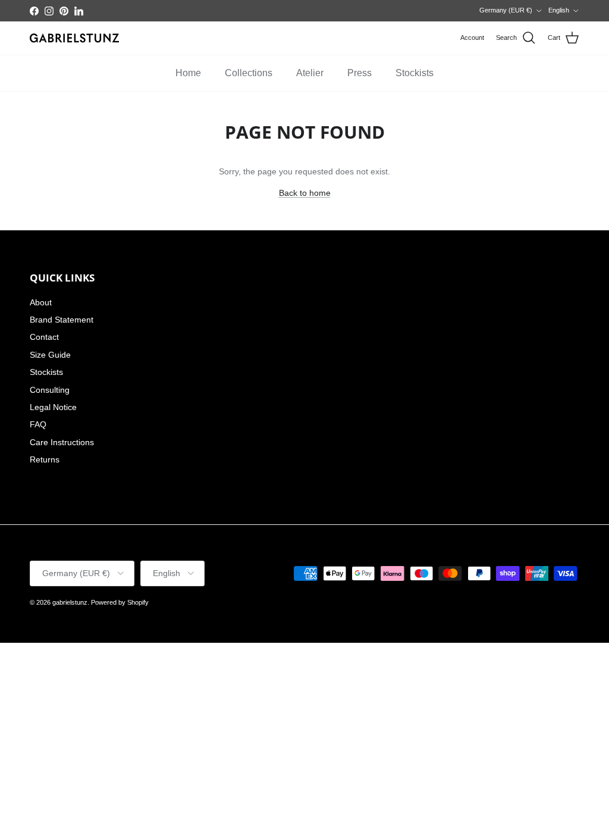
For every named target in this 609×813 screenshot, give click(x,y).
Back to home (305, 193)
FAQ (38, 424)
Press (359, 73)
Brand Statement (61, 319)
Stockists (414, 73)
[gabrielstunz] (74, 38)
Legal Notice (53, 407)
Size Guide (50, 354)
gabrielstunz (69, 602)
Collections (248, 73)
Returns (44, 459)
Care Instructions (62, 442)
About (41, 302)
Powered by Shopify (120, 602)
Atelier (310, 73)
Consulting (50, 390)
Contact (44, 337)
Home (188, 73)
